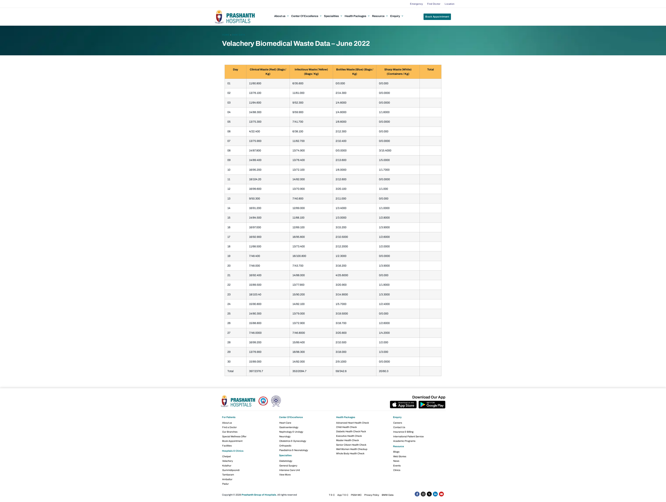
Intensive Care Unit (289, 470)
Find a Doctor (229, 427)
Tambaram (228, 474)
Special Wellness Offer (234, 436)
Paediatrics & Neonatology (293, 450)
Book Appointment (232, 441)
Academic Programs (404, 441)
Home (226, 35)
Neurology (285, 436)
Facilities (227, 445)
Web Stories (399, 456)
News (396, 461)
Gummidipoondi (231, 470)
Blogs (396, 451)
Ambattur (227, 479)
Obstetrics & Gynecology (292, 441)
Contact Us (399, 427)
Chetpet (226, 456)
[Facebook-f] (417, 494)
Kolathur (226, 465)
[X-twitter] (429, 494)
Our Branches (229, 432)
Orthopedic (285, 445)
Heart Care (285, 423)
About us (227, 423)
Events (397, 465)
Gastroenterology (288, 427)
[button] (282, 16)
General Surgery (288, 465)
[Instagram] (423, 494)
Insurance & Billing (403, 432)
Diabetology (285, 461)
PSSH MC (356, 495)
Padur (225, 484)
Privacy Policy (371, 495)
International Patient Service (408, 436)
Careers (397, 423)
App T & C (342, 495)
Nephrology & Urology (291, 432)
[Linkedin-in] (435, 494)
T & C (332, 495)
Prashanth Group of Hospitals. (259, 495)
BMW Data (238, 35)
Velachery (227, 461)
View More (285, 474)
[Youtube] (441, 494)
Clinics (396, 470)
